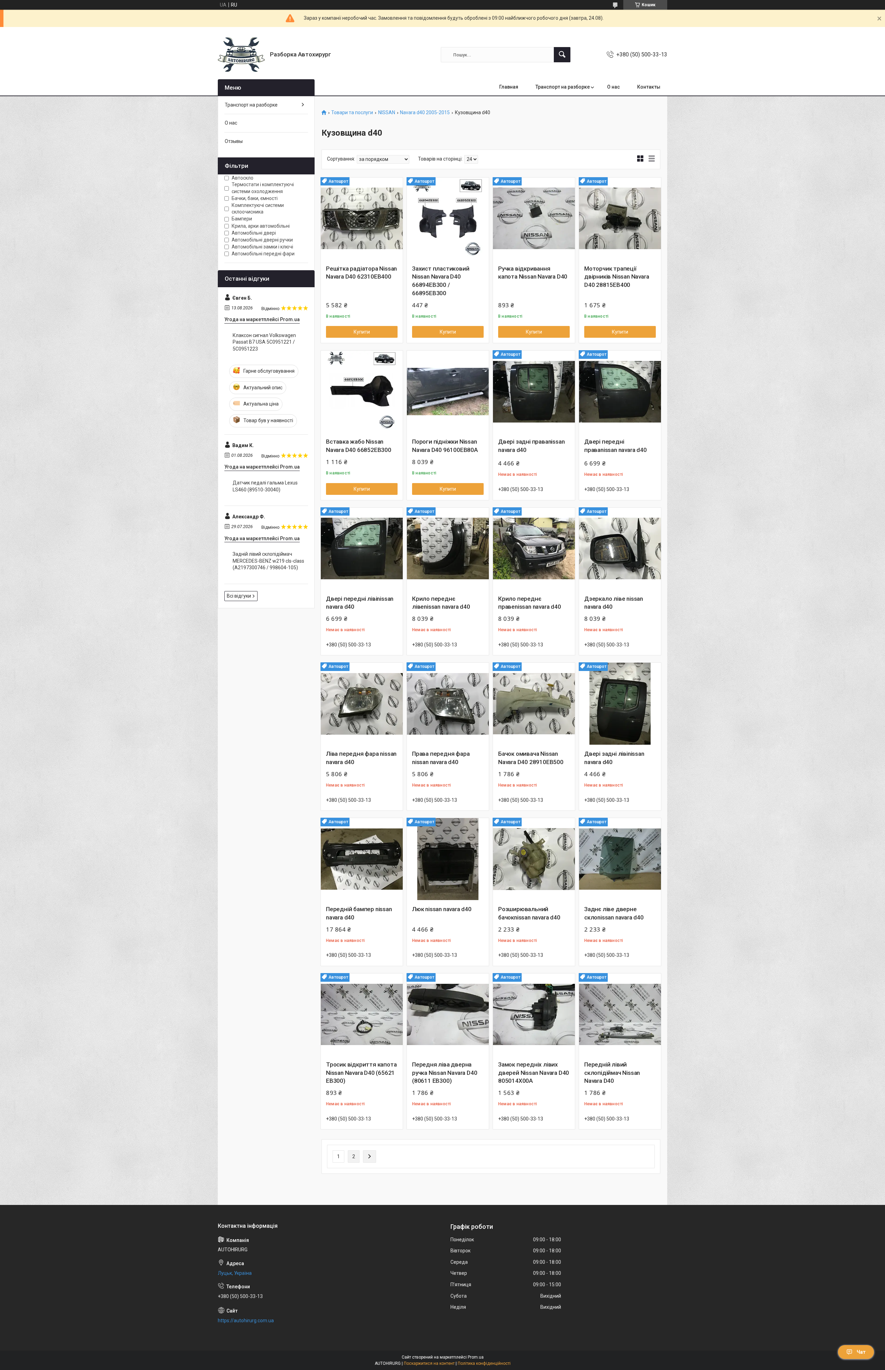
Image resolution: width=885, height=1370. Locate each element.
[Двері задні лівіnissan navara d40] (620, 704)
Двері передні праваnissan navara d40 (615, 445)
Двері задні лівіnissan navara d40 (614, 757)
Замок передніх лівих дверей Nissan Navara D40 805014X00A (533, 1073)
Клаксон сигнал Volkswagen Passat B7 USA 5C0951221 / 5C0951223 (264, 342)
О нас (613, 87)
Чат (861, 1352)
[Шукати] (562, 54)
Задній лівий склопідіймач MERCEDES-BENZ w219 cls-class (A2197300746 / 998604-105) (268, 560)
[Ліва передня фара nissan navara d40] (362, 704)
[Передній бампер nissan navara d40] (362, 859)
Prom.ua (476, 1357)
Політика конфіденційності (484, 1363)
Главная (508, 87)
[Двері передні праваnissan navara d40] (620, 392)
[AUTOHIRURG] (241, 54)
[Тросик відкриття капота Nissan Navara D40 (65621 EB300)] (362, 1014)
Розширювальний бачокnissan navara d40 (529, 913)
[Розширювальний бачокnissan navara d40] (534, 859)
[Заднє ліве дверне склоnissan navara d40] (620, 859)
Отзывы (234, 141)
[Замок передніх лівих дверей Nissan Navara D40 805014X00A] (534, 1014)
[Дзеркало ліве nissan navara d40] (620, 549)
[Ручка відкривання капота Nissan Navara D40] (534, 219)
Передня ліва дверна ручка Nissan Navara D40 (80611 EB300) (444, 1073)
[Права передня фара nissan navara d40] (448, 704)
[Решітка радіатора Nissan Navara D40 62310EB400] (362, 219)
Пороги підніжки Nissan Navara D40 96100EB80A (445, 445)
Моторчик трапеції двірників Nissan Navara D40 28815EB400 (616, 277)
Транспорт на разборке (562, 87)
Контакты (648, 87)
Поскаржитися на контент (429, 1363)
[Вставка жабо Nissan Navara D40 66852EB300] (362, 392)
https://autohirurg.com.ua (246, 1320)
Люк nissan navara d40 (442, 909)
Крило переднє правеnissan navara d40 (529, 602)
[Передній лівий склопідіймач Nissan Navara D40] (620, 1014)
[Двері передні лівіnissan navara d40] (362, 549)
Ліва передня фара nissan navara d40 (361, 757)
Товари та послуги (352, 112)
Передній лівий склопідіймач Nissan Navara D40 (612, 1073)
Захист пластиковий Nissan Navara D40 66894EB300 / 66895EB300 (440, 281)
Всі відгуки (239, 596)
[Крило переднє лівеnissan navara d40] (448, 549)
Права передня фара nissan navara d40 (440, 757)
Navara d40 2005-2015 (425, 112)
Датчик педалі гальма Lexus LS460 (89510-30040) (265, 486)
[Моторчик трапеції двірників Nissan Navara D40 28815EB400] (620, 219)
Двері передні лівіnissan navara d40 (359, 602)
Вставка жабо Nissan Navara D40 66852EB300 (358, 445)
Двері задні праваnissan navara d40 (531, 445)
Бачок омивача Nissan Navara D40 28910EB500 (530, 757)
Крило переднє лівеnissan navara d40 (441, 602)
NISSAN (386, 112)
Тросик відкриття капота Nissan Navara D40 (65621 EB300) (361, 1073)
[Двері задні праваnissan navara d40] (534, 392)
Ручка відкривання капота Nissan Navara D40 (532, 272)
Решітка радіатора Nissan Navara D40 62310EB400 (361, 272)
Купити (362, 332)
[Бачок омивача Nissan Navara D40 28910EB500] (534, 704)
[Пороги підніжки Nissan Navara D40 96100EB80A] (448, 392)
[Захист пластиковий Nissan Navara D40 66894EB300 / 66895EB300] (448, 219)
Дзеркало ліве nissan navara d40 (613, 602)
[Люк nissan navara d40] (448, 859)
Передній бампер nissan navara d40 (359, 913)
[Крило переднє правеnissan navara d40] (534, 549)
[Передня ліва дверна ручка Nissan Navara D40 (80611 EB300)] (448, 1014)
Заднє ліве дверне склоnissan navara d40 (614, 913)
